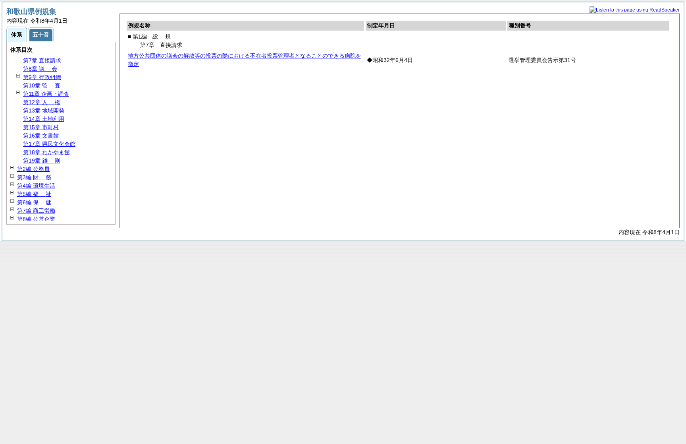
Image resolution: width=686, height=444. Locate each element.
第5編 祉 (34, 194)
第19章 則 (41, 160)
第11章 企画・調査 (46, 94)
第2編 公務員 (33, 169)
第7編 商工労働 (36, 210)
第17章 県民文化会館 (49, 144)
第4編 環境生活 (36, 185)
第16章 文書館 (41, 135)
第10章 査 (41, 85)
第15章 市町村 (41, 127)
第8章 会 (40, 69)
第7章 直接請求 (42, 60)
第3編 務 (34, 177)
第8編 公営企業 (36, 219)
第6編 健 (34, 202)
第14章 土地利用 (43, 119)
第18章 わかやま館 (46, 152)
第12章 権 (41, 102)
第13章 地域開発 (43, 110)
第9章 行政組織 (42, 77)
